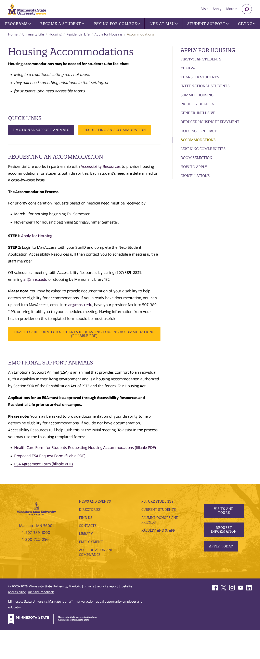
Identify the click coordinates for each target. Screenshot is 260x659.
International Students (205, 86)
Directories (90, 509)
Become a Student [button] (60, 23)
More (230, 9)
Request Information (224, 529)
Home (12, 34)
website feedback (41, 592)
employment (91, 542)
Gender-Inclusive (198, 113)
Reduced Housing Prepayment (210, 122)
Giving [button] (245, 23)
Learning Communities (203, 149)
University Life (33, 34)
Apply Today (221, 546)
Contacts (87, 526)
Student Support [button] (206, 23)
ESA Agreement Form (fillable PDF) (43, 464)
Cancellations (195, 176)
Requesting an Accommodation (114, 130)
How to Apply (194, 167)
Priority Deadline (199, 104)
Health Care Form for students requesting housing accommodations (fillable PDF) (84, 334)
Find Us (85, 518)
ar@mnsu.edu (35, 279)
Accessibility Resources (101, 166)
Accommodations (198, 140)
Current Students (158, 509)
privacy (89, 586)
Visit (204, 9)
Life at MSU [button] (162, 23)
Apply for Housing (108, 34)
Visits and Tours (224, 511)
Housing (55, 34)
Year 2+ (188, 68)
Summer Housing (197, 95)
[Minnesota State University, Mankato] (36, 508)
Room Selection (196, 158)
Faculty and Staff (158, 530)
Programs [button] (16, 23)
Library (86, 534)
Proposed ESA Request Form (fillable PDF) (49, 456)
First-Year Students (201, 59)
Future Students (157, 501)
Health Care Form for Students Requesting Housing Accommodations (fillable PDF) (85, 447)
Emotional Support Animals (41, 130)
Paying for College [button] (115, 23)
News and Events (95, 501)
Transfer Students (200, 77)
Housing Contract (199, 131)
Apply (217, 9)
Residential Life (78, 34)
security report (107, 586)
